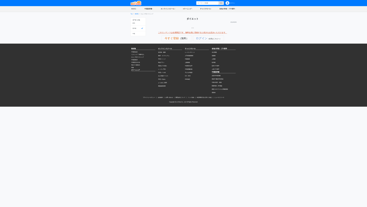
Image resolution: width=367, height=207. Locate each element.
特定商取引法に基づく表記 (204, 97)
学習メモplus (161, 79)
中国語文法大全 (135, 62)
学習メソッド (162, 59)
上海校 (214, 59)
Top (132, 14)
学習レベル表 (162, 72)
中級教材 (187, 59)
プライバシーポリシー (149, 97)
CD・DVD (187, 76)
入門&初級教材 (189, 55)
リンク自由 (191, 97)
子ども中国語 (188, 72)
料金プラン (161, 62)
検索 (221, 3)
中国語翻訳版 (188, 69)
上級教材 (187, 62)
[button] (134, 9)
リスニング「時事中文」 (138, 54)
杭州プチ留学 (215, 66)
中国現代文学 (188, 66)
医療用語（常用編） (217, 86)
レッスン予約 (162, 69)
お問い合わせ (169, 97)
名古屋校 (214, 52)
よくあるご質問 (162, 82)
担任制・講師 (162, 52)
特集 (132, 67)
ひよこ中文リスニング (137, 57)
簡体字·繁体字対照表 (217, 79)
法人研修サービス (163, 76)
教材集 (137, 14)
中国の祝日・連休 (217, 82)
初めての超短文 (135, 65)
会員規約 (160, 97)
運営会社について (180, 97)
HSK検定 (187, 79)
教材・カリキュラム (163, 55)
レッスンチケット (190, 52)
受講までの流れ (162, 66)
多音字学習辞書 (216, 75)
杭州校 (214, 62)
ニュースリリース (219, 97)
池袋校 (214, 55)
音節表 (214, 92)
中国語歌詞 (134, 59)
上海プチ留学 (215, 69)
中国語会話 (134, 52)
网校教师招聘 (162, 86)
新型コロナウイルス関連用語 (220, 89)
